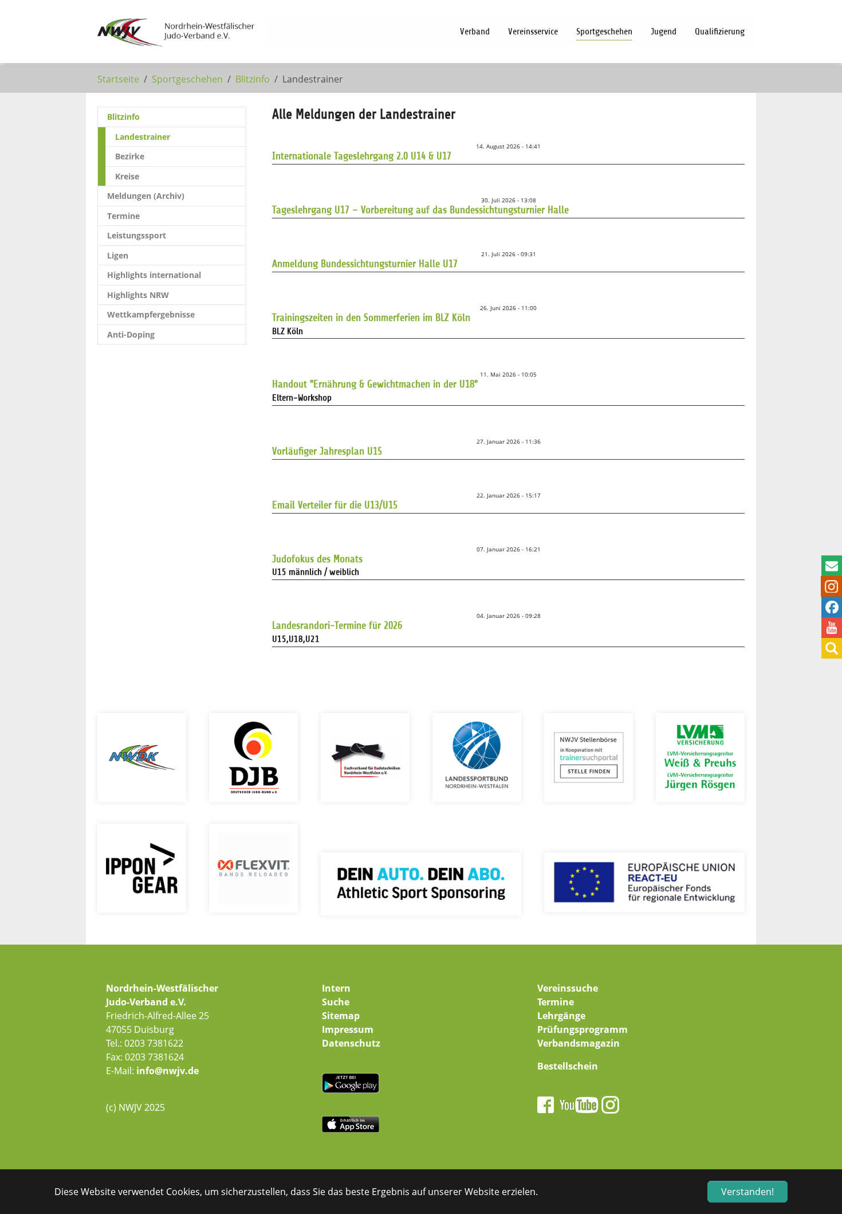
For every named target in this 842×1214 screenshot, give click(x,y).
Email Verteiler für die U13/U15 (335, 505)
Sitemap (341, 1015)
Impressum (347, 1029)
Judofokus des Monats (317, 559)
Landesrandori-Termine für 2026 (337, 625)
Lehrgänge (561, 1015)
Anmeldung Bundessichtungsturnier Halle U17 (365, 263)
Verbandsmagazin (578, 1043)
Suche (335, 1002)
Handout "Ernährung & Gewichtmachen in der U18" (375, 384)
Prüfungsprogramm (582, 1029)
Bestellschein (567, 1066)
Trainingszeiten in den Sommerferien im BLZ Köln (371, 317)
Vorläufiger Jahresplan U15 (327, 451)
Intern (336, 988)
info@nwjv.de (167, 1070)
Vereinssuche (567, 988)
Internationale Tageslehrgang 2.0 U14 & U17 (361, 156)
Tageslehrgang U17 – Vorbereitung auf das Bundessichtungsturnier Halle (420, 210)
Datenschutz (351, 1043)
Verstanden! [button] (747, 1191)
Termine (555, 1002)
